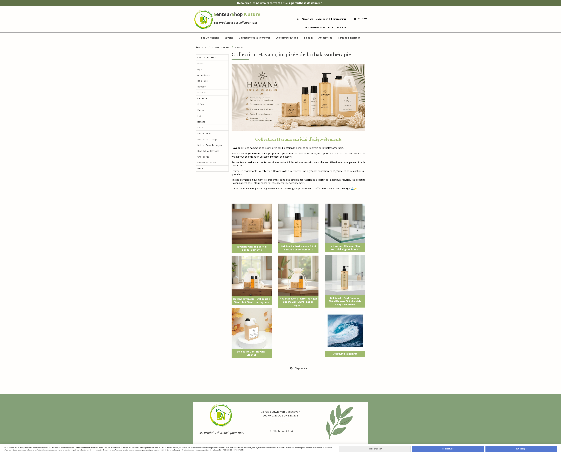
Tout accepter (521, 449)
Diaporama (300, 368)
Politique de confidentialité (233, 450)
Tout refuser (448, 449)
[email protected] (280, 421)
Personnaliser (375, 449)
